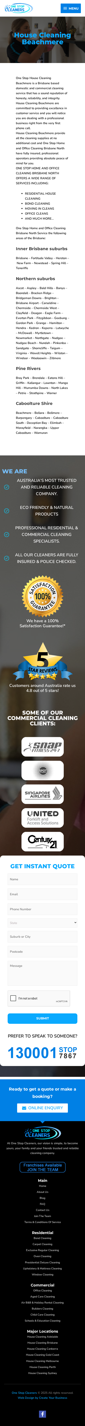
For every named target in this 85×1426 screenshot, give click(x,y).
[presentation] (39, 999)
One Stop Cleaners (24, 1393)
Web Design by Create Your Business (42, 1398)
